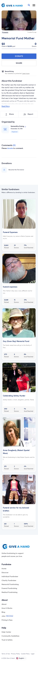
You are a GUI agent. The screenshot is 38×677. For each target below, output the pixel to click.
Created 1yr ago (31, 32)
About (4, 604)
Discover (5, 572)
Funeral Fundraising (9, 588)
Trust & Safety (7, 640)
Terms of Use (6, 654)
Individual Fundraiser (10, 576)
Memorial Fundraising (10, 584)
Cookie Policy (25, 654)
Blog (3, 612)
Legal (32, 654)
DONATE (19, 56)
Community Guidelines (10, 636)
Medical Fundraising (9, 592)
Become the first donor (16, 170)
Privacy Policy (15, 654)
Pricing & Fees (7, 620)
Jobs (3, 616)
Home (4, 568)
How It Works (7, 608)
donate (10, 148)
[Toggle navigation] (34, 5)
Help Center (6, 632)
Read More (6, 106)
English (21, 658)
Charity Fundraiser (9, 580)
